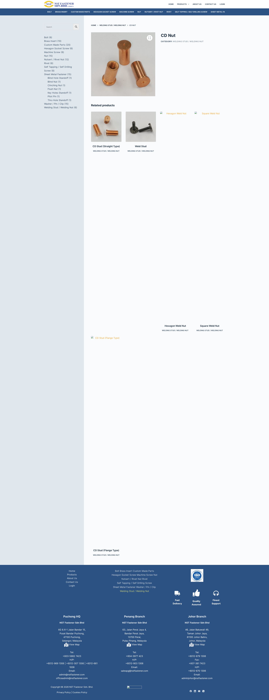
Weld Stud (141, 146)
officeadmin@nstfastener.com (72, 678)
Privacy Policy (64, 692)
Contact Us (210, 4)
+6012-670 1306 (197, 670)
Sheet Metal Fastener (221, 12)
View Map (74, 644)
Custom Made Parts (80, 12)
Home (171, 4)
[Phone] (203, 691)
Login (222, 4)
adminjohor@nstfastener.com (197, 678)
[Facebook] (191, 691)
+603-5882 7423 (72, 656)
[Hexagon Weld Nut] (175, 216)
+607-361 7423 (197, 663)
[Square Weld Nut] (210, 216)
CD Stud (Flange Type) (106, 550)
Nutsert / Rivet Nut (154, 12)
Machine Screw (126, 12)
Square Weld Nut (209, 325)
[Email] (199, 691)
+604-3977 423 (134, 656)
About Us (197, 4)
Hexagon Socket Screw (104, 12)
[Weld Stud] (141, 127)
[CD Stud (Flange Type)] (106, 441)
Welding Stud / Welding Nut (188, 41)
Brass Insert (61, 12)
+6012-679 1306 (197, 656)
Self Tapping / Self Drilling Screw (191, 12)
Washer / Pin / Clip (146, 587)
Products (182, 4)
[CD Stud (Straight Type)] (106, 127)
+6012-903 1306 (134, 663)
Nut (139, 12)
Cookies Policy (79, 692)
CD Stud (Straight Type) (106, 146)
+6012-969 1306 (55, 663)
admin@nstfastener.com (72, 674)
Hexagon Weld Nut (175, 325)
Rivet (169, 12)
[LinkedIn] (195, 691)
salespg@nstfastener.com (134, 670)
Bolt (49, 12)
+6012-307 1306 (75, 663)
